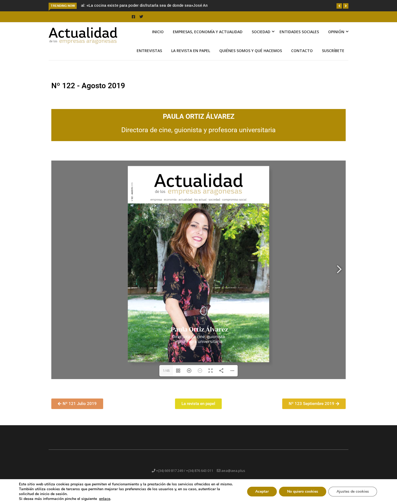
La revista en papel (190, 56)
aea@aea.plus (233, 476)
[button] (339, 6)
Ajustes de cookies (353, 491)
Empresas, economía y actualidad (208, 37)
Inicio (158, 37)
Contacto (302, 56)
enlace (104, 498)
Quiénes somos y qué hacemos (250, 56)
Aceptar (262, 491)
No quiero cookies (302, 491)
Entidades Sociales (299, 37)
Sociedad (261, 37)
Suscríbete (333, 56)
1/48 (166, 376)
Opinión (336, 37)
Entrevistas (149, 56)
